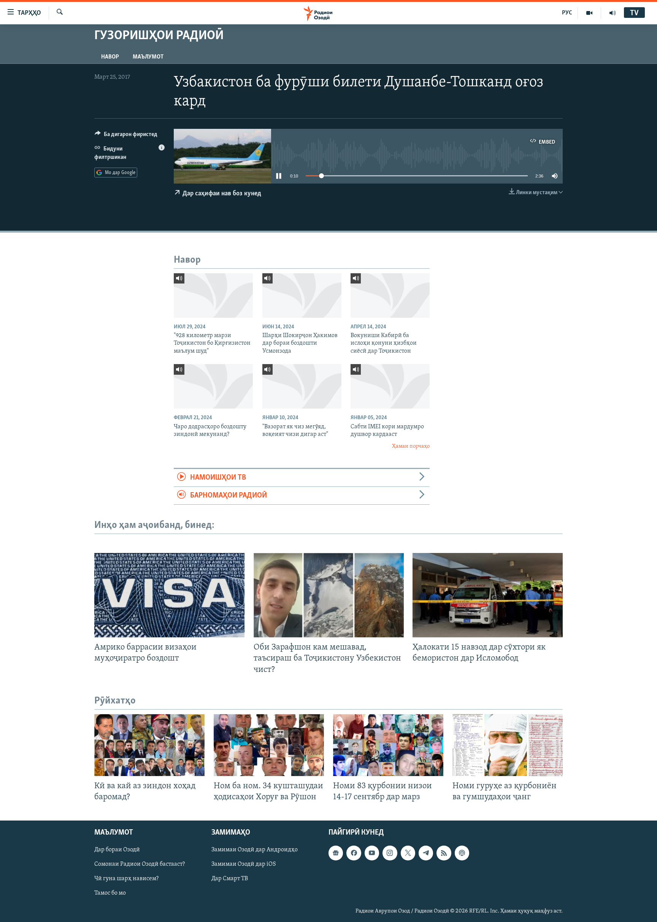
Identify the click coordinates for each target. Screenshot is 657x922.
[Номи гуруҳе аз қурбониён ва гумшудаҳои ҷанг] (507, 745)
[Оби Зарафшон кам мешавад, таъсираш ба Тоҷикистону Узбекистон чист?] (329, 595)
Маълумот (148, 57)
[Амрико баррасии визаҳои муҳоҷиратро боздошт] (169, 595)
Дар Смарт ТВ (229, 879)
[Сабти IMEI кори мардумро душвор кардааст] (390, 386)
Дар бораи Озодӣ (117, 850)
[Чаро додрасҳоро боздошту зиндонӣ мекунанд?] (213, 386)
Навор (110, 57)
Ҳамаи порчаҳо (411, 446)
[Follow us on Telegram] (426, 853)
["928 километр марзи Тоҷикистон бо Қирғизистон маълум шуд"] (213, 295)
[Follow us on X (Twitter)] (408, 853)
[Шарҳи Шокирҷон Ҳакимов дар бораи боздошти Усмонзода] (301, 295)
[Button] (126, 136)
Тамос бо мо (110, 893)
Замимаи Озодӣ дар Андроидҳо (254, 850)
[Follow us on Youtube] (372, 853)
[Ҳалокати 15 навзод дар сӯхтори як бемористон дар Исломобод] (488, 595)
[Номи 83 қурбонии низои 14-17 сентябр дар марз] (388, 745)
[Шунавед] (612, 13)
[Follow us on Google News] (335, 853)
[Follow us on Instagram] (389, 853)
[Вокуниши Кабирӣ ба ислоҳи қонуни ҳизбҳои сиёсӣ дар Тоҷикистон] (390, 295)
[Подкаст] (462, 853)
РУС (567, 13)
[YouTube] (589, 13)
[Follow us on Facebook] (353, 853)
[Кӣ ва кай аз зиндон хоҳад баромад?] (149, 745)
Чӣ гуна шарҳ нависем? (126, 879)
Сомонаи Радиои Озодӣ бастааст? (139, 864)
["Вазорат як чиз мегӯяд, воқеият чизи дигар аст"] (301, 386)
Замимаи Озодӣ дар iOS (243, 864)
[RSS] (443, 853)
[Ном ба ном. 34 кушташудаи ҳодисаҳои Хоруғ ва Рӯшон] (269, 745)
